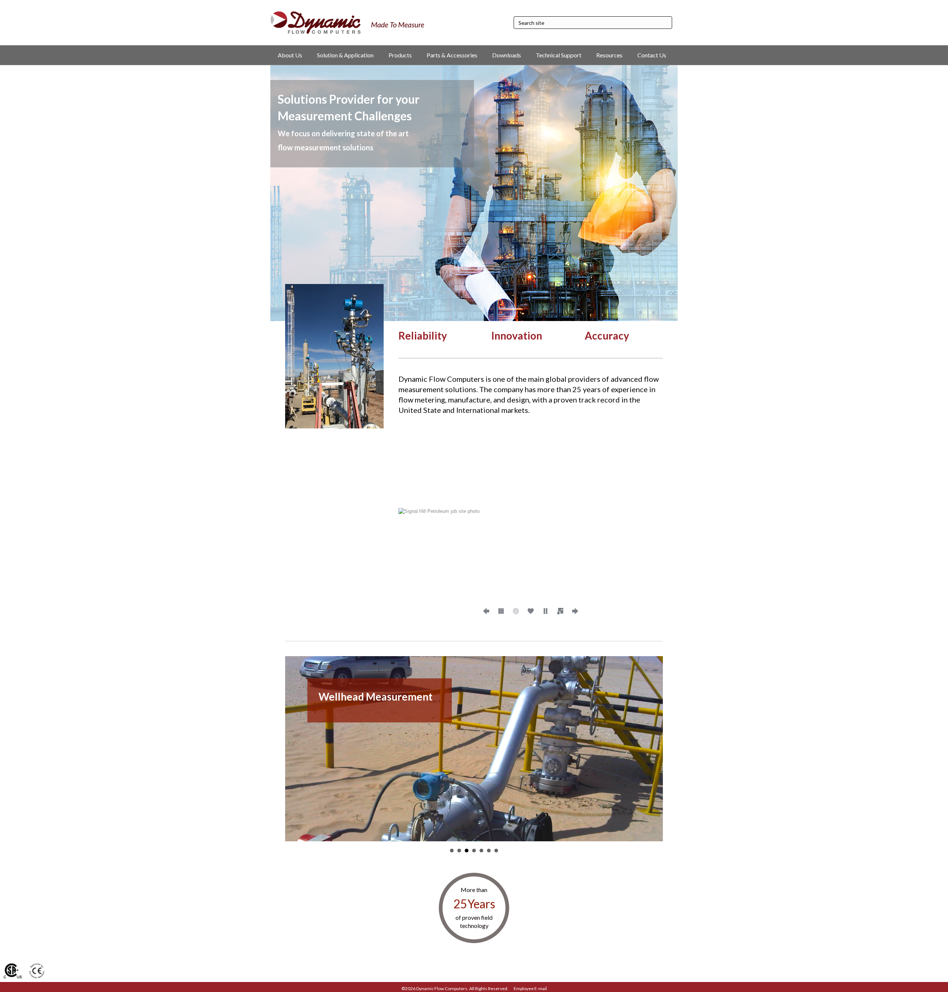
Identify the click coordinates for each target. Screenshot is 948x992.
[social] (530, 611)
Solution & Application (345, 55)
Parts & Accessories (452, 55)
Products (400, 55)
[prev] (486, 611)
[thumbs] (501, 611)
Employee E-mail (530, 988)
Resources (609, 55)
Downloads (506, 55)
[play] (545, 611)
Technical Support (558, 55)
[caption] (515, 611)
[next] (575, 611)
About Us (290, 55)
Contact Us (651, 55)
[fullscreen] (560, 611)
